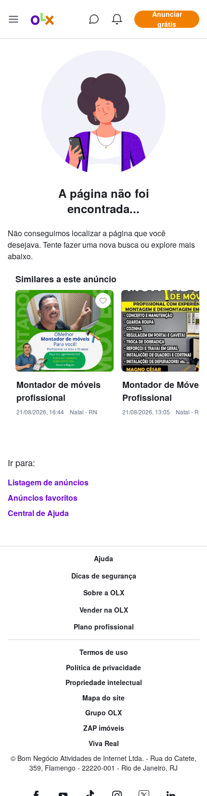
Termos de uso (103, 652)
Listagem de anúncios (48, 482)
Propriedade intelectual (103, 682)
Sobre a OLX (103, 592)
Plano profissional (104, 626)
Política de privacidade (103, 667)
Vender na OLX (103, 610)
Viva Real (104, 743)
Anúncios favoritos (43, 497)
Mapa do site (103, 697)
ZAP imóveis (103, 728)
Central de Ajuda (38, 513)
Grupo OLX (103, 712)
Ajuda (103, 558)
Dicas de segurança (103, 575)
